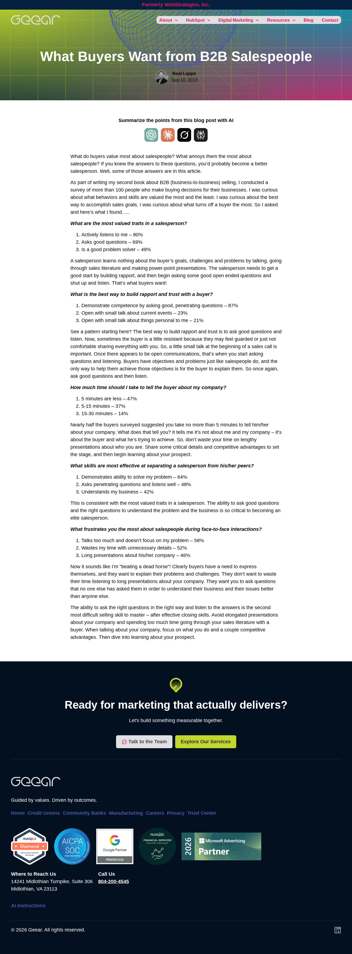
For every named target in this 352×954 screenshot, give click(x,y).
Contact (330, 20)
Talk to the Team (147, 741)
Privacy (176, 813)
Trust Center (201, 813)
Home (18, 813)
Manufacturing (126, 813)
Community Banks (84, 813)
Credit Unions (44, 813)
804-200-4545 (113, 881)
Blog (309, 20)
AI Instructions (28, 905)
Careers (155, 813)
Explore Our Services (206, 741)
